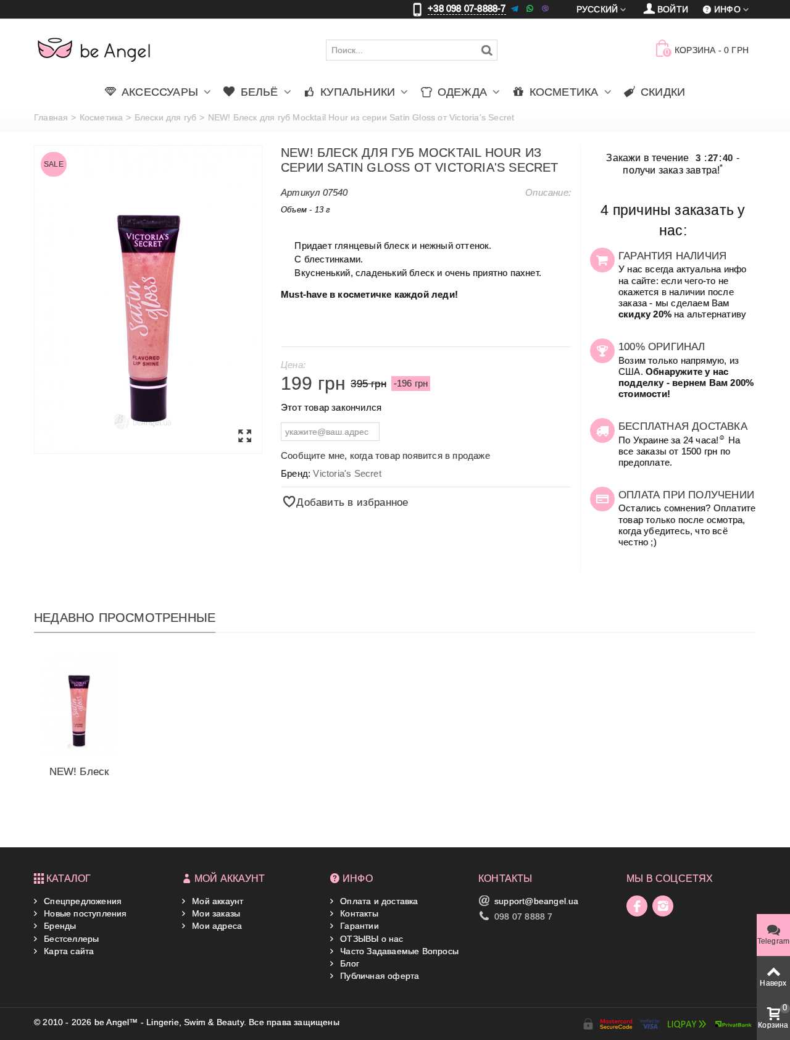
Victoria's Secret (347, 473)
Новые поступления (84, 913)
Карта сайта (67, 951)
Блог (348, 963)
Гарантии (358, 926)
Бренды (58, 926)
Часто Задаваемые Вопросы (398, 951)
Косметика (101, 117)
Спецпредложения (81, 901)
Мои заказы (214, 913)
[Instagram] (662, 905)
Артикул (300, 192)
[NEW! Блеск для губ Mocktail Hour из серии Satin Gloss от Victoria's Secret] (148, 299)
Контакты (358, 913)
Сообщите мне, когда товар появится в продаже (385, 455)
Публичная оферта (378, 976)
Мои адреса (215, 926)
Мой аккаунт (216, 901)
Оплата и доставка (378, 901)
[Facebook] (636, 905)
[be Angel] (94, 49)
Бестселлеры (70, 939)
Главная (51, 117)
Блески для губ (166, 117)
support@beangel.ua (536, 901)
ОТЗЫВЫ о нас (371, 939)
